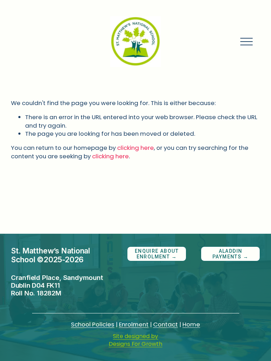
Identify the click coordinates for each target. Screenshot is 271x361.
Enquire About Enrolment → (157, 253)
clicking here (135, 147)
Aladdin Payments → (230, 253)
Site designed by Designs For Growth (135, 340)
